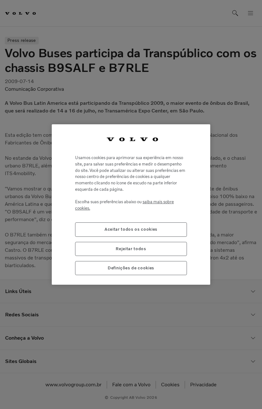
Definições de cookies (131, 268)
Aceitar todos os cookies (131, 229)
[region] (131, 204)
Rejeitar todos (131, 248)
